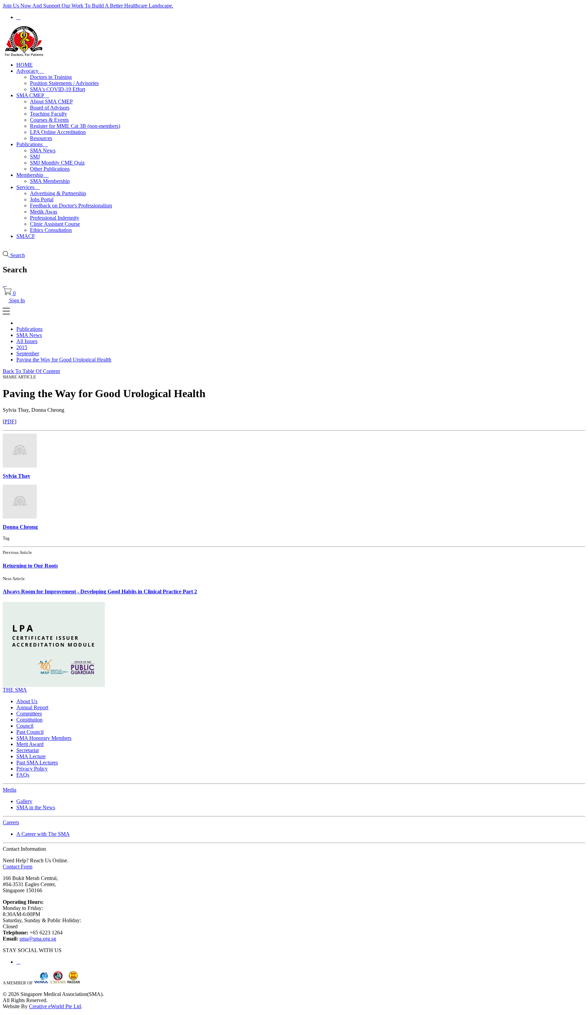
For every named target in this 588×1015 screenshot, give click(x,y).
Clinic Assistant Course (55, 224)
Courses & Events (49, 120)
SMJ (35, 156)
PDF (9, 421)
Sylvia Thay (16, 476)
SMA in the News (35, 807)
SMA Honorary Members (43, 738)
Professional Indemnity (54, 218)
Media (9, 790)
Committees (29, 713)
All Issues (26, 341)
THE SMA (15, 690)
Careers (11, 822)
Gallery (24, 801)
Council (24, 726)
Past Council (30, 732)
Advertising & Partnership (58, 193)
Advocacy (30, 71)
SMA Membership (50, 181)
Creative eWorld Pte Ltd (55, 1006)
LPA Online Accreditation (58, 132)
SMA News (42, 150)
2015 (21, 347)
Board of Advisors (49, 108)
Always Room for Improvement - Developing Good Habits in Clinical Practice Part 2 (100, 591)
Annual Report (32, 707)
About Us (26, 701)
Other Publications (50, 169)
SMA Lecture (31, 756)
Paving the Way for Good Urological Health (63, 359)
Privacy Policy (32, 769)
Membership (32, 175)
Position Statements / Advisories (64, 83)
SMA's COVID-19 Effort (57, 89)
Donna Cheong (20, 527)
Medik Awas (43, 212)
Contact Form (17, 866)
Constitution (29, 720)
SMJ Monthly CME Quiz (57, 163)
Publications (32, 144)
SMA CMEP (32, 95)
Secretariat (27, 750)
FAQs (22, 775)
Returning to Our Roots (30, 566)
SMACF (25, 236)
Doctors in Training (51, 77)
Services (28, 187)
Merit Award (30, 744)
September (27, 353)
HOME (24, 65)
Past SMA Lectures (37, 762)
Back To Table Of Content (31, 371)
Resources (41, 138)
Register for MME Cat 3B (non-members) (75, 126)
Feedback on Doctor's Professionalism (71, 205)
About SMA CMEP (51, 101)
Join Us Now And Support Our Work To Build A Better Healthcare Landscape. (88, 6)
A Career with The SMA (43, 834)
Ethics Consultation (51, 230)
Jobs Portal (41, 199)
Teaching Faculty (48, 114)
